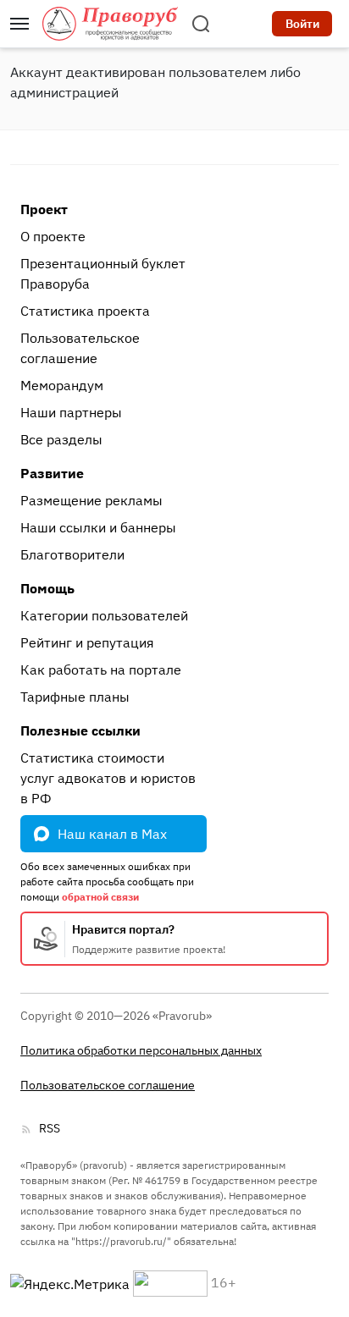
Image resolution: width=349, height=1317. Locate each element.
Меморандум (61, 385)
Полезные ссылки (80, 730)
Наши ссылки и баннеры (98, 527)
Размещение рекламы (91, 500)
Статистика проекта (85, 310)
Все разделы (61, 439)
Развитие (52, 473)
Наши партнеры (71, 412)
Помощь (47, 588)
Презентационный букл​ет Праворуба (103, 273)
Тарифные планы (75, 696)
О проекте (53, 236)
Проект (44, 209)
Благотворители (72, 554)
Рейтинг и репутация (87, 642)
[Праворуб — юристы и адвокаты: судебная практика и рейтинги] (110, 24)
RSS (49, 1128)
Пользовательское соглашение (80, 347)
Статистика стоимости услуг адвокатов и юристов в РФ (108, 778)
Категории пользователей (104, 615)
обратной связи (100, 896)
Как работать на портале (100, 669)
